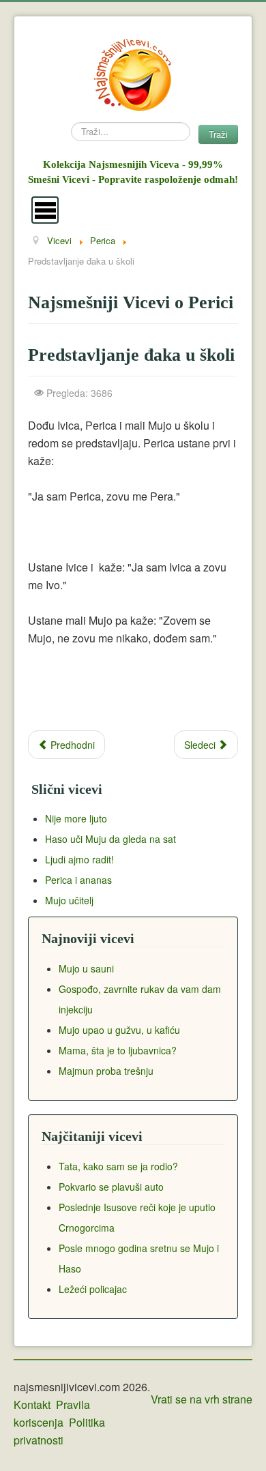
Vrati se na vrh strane (201, 1399)
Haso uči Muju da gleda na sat (110, 839)
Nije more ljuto (76, 818)
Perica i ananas (78, 880)
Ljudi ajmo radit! (79, 859)
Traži (218, 134)
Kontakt (32, 1404)
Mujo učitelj (69, 900)
